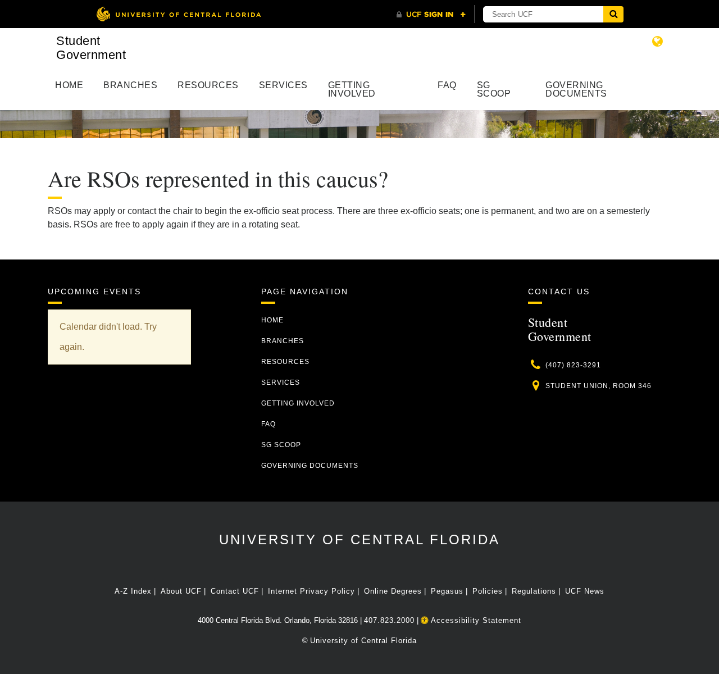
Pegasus (447, 591)
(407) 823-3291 (573, 365)
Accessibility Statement (475, 620)
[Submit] (613, 14)
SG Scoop (494, 89)
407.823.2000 (389, 620)
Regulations (534, 591)
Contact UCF (235, 591)
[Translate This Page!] (657, 41)
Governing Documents (576, 89)
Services (283, 85)
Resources (208, 85)
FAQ (447, 85)
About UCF (181, 591)
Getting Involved (352, 89)
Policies (487, 591)
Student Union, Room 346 (598, 386)
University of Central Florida (359, 539)
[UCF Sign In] (431, 14)
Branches (130, 85)
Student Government (91, 48)
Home (69, 85)
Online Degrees (393, 591)
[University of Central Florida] (178, 13)
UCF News (584, 591)
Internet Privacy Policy (311, 591)
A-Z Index (133, 591)
